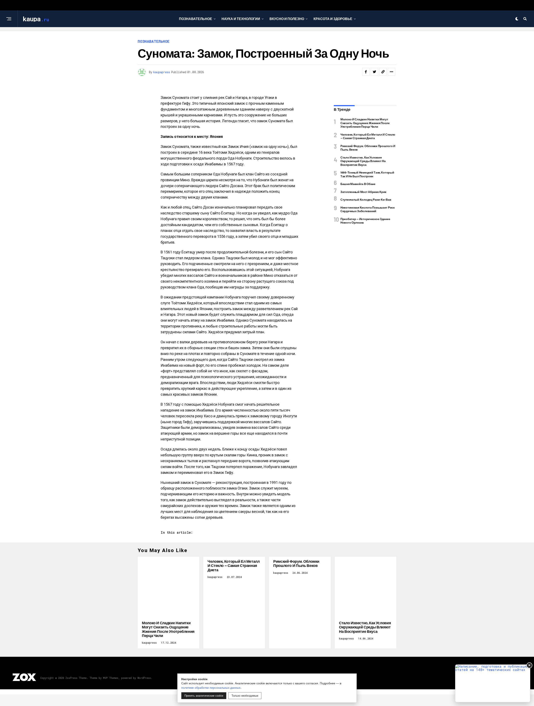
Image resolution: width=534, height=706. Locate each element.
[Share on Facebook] (366, 72)
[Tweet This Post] (374, 72)
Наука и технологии (241, 19)
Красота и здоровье (333, 19)
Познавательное (195, 19)
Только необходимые (245, 695)
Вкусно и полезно (287, 19)
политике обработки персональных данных (211, 687)
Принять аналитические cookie (203, 695)
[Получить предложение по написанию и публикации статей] (492, 683)
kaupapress (161, 72)
